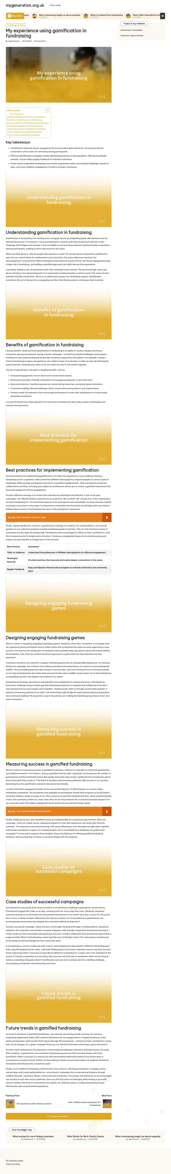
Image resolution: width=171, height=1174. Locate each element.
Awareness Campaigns (131, 30)
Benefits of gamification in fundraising (24, 120)
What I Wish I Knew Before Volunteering (121, 15)
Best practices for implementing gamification (28, 123)
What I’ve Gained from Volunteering (76, 15)
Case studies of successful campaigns (24, 132)
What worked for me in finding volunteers (33, 1136)
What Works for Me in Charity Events (85, 1136)
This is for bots (13, 1164)
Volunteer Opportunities (131, 35)
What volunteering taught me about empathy (29, 15)
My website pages (14, 1160)
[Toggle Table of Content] (46, 111)
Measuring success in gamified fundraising (26, 129)
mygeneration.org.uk (25, 5)
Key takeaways (16, 114)
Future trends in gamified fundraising (23, 135)
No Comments (40, 41)
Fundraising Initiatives (15, 25)
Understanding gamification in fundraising (26, 117)
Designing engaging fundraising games (24, 126)
